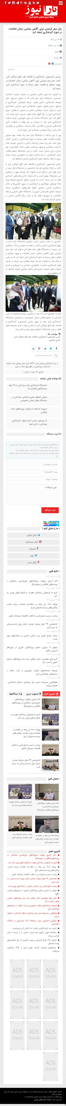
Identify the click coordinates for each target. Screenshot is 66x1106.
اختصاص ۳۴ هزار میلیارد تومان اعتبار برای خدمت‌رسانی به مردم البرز (26, 763)
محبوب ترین (32, 694)
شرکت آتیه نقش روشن (42, 1099)
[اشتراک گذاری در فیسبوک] (56, 348)
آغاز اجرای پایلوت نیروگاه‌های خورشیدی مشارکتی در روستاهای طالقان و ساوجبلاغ (26, 703)
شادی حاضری (54, 340)
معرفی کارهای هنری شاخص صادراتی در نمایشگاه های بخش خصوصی (29, 398)
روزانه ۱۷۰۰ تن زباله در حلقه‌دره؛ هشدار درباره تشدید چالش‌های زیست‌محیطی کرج (26, 733)
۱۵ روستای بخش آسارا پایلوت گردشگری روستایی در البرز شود (29, 422)
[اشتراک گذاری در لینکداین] (33, 348)
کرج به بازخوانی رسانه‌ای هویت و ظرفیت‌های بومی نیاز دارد (25, 716)
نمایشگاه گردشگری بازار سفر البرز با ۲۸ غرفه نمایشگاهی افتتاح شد (28, 387)
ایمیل (57, 51)
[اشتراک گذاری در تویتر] (50, 348)
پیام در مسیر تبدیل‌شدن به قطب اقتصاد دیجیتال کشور (25, 746)
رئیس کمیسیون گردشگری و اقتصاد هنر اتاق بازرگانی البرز (37, 336)
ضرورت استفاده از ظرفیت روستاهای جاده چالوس (29, 410)
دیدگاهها (14, 694)
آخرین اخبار (50, 694)
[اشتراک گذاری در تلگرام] (45, 348)
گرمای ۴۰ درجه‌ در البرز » (33, 372)
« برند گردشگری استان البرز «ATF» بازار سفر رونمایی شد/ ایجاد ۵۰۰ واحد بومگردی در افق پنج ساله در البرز (32, 365)
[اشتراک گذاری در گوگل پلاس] (39, 348)
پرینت (57, 57)
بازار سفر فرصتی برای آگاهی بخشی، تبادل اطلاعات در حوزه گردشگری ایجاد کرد (35, 30)
